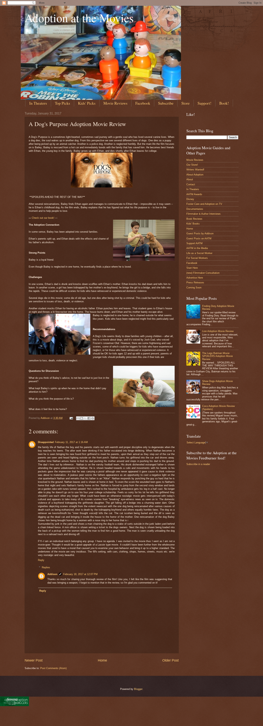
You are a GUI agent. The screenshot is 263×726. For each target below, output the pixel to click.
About (189, 179)
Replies (46, 567)
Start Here (192, 267)
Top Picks (62, 103)
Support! (204, 103)
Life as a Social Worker (199, 253)
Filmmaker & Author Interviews (203, 213)
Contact (190, 184)
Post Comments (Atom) (53, 668)
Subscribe (165, 103)
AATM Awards (194, 194)
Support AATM (194, 243)
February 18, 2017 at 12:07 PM (80, 574)
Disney (190, 199)
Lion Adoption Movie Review (218, 331)
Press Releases (195, 282)
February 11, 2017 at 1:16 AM (71, 442)
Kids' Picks (86, 103)
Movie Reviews (115, 103)
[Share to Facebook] (89, 418)
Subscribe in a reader (198, 464)
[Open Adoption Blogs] (14, 705)
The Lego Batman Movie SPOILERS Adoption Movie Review (217, 356)
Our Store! (192, 164)
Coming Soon (193, 287)
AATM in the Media (197, 248)
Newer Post (34, 660)
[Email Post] (71, 418)
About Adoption (194, 174)
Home (102, 660)
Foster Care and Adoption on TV (204, 203)
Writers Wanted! (195, 169)
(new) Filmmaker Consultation (202, 272)
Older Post (170, 660)
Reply (41, 560)
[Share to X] (85, 418)
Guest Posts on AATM (198, 238)
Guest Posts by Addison (200, 233)
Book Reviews (194, 218)
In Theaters (38, 103)
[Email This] (78, 418)
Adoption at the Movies (79, 17)
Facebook (142, 103)
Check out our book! (43, 217)
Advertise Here (194, 277)
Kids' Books (193, 223)
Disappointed (46, 442)
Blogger (138, 689)
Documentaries (194, 209)
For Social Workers (197, 258)
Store (185, 103)
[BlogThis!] (82, 418)
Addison (52, 574)
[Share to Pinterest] (93, 418)
